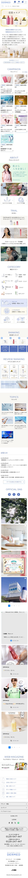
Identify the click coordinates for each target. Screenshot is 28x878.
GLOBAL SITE (14, 816)
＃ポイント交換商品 (15, 62)
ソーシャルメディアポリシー (13, 863)
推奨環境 (21, 865)
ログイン (14, 3)
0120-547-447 (14, 836)
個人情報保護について (13, 861)
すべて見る (24, 72)
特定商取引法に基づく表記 (11, 865)
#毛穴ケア (22, 62)
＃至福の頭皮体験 (7, 62)
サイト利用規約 (17, 859)
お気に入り (19, 3)
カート (23, 2)
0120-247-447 (14, 841)
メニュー (25, 3)
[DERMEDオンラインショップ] (5, 2)
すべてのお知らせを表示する (14, 482)
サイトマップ (9, 859)
